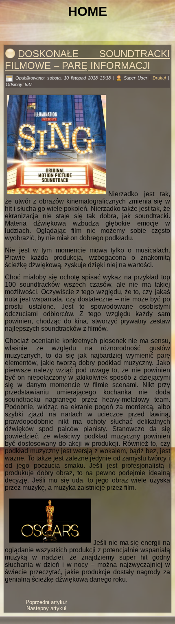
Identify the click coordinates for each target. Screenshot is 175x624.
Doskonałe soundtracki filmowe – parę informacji (87, 59)
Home (87, 11)
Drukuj (160, 77)
